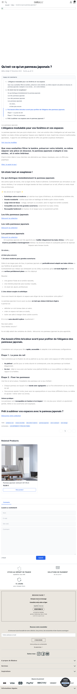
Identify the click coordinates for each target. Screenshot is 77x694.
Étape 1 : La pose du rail (15, 112)
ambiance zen (10, 423)
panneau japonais (44, 423)
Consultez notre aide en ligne (38, 602)
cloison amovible (19, 423)
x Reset (3, 557)
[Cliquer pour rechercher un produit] (6, 2)
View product (19, 489)
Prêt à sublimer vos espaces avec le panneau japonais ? (26, 118)
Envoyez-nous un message (38, 599)
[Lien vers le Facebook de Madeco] (43, 654)
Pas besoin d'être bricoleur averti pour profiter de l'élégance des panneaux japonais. (36, 109)
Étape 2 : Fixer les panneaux (16, 115)
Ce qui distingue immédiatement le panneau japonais (24, 93)
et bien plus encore (15, 106)
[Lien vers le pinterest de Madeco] (48, 654)
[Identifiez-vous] (71, 2)
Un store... (12, 104)
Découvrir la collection (9, 218)
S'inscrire (38, 640)
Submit (40, 558)
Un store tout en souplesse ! (17, 90)
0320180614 (38, 609)
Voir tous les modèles (9, 142)
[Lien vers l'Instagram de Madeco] (39, 654)
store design (64, 423)
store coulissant (55, 423)
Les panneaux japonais (15, 101)
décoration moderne (31, 423)
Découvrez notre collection (11, 416)
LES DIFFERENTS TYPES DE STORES (20, 426)
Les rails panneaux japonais (16, 98)
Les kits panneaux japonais (16, 95)
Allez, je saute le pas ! (9, 164)
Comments (6, 502)
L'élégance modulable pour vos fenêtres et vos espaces (26, 82)
